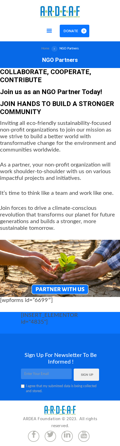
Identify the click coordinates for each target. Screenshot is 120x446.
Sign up (87, 375)
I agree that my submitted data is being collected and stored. (61, 388)
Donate (71, 31)
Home (45, 48)
